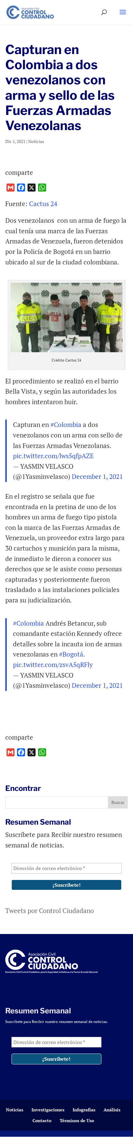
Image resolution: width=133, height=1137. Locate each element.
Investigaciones (48, 1110)
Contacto (41, 1120)
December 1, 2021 (97, 476)
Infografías (84, 1110)
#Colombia (65, 424)
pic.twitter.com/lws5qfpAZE (53, 455)
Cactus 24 (43, 203)
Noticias (36, 141)
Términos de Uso (77, 1120)
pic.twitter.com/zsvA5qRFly (53, 664)
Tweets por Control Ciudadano (49, 910)
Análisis (112, 1110)
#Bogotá (71, 654)
